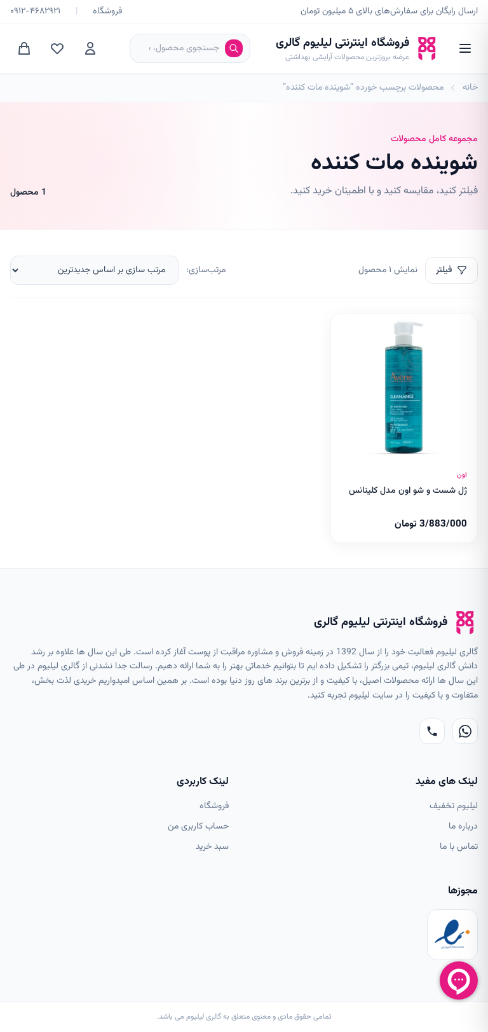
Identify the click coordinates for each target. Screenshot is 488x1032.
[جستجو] (234, 48)
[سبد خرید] (24, 48)
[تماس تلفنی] (432, 731)
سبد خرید (212, 847)
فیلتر (444, 270)
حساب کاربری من (198, 827)
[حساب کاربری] (90, 48)
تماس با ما (459, 847)
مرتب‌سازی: (206, 270)
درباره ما (463, 827)
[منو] (465, 48)
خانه (470, 87)
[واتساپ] (465, 731)
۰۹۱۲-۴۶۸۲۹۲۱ (35, 11)
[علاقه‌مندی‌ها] (57, 48)
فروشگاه (107, 11)
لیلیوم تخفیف (454, 806)
